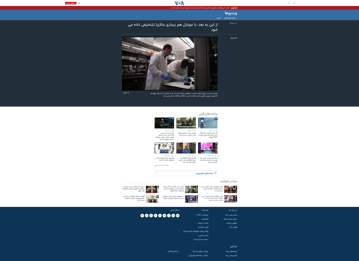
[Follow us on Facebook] (178, 215)
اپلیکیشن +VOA (202, 215)
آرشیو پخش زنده (231, 255)
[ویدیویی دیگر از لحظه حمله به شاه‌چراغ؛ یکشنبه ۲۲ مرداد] (164, 148)
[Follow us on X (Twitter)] (169, 215)
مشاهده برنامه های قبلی (162, 165)
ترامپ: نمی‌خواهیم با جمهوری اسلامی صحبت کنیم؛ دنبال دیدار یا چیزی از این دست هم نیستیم (200, 8)
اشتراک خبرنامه (203, 223)
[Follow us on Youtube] (164, 215)
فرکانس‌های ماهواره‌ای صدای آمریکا (195, 231)
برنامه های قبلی (229, 18)
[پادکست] (146, 215)
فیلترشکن (205, 219)
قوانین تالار (233, 227)
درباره (219, 18)
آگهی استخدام (203, 227)
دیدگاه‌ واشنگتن (173, 251)
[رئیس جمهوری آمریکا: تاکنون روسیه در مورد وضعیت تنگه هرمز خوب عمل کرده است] (230, 189)
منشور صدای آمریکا (230, 219)
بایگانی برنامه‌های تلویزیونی (198, 255)
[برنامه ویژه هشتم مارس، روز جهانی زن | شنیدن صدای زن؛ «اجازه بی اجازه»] (207, 148)
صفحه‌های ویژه (231, 251)
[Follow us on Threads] (155, 215)
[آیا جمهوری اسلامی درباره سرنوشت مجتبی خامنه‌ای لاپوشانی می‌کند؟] (191, 199)
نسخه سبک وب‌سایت (200, 239)
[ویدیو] (79, 3)
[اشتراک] (142, 215)
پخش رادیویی (203, 235)
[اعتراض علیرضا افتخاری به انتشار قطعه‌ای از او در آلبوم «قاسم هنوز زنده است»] (186, 148)
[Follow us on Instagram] (160, 215)
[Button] (233, 39)
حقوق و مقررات (231, 223)
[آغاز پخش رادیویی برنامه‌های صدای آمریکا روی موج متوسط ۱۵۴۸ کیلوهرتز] (207, 123)
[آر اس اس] (151, 215)
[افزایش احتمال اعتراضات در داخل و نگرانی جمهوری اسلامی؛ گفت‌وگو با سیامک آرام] (152, 199)
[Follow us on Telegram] (173, 215)
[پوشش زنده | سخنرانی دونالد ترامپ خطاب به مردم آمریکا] (186, 123)
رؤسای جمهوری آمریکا (200, 251)
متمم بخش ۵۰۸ (231, 215)
